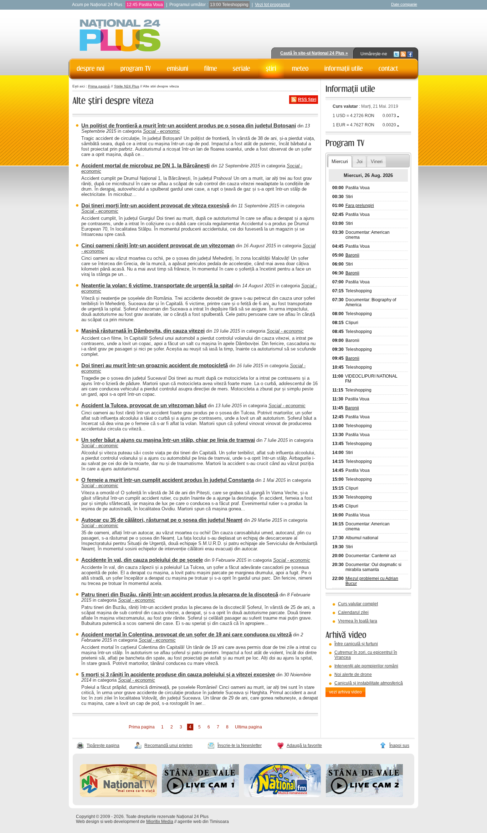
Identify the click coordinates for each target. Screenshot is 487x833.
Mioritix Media (159, 821)
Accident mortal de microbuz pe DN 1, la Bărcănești (145, 165)
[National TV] (118, 795)
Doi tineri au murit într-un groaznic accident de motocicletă (154, 365)
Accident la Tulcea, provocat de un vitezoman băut (143, 405)
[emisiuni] (177, 69)
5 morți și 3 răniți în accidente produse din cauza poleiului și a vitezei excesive (178, 674)
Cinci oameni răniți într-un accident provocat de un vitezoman (158, 245)
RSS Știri (307, 99)
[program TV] (136, 69)
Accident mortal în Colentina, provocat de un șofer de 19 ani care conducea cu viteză (186, 634)
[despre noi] (91, 69)
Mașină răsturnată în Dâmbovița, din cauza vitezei (143, 331)
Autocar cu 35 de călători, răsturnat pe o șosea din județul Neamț (161, 520)
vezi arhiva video (345, 692)
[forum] (300, 69)
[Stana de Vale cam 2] (364, 795)
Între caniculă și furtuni (356, 643)
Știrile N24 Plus (126, 86)
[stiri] (271, 69)
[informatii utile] (344, 69)
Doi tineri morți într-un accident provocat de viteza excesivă (155, 205)
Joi (360, 161)
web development (121, 821)
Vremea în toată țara (357, 621)
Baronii (352, 255)
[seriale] (241, 69)
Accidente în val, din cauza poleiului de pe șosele (142, 560)
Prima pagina (142, 727)
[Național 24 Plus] (120, 35)
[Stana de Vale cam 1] (200, 795)
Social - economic (161, 131)
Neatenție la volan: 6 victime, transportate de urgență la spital (157, 285)
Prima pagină (99, 86)
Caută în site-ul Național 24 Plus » (314, 53)
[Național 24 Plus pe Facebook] (410, 53)
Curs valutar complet (358, 603)
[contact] (388, 69)
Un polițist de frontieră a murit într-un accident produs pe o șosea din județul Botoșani (188, 125)
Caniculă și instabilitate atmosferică (368, 683)
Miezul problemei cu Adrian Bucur (371, 581)
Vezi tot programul (272, 4)
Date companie (404, 4)
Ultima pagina (248, 727)
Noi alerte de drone (353, 674)
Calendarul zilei (353, 612)
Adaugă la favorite (304, 745)
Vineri (377, 161)
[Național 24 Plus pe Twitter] (396, 53)
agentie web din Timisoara (203, 821)
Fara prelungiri (359, 205)
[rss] (403, 53)
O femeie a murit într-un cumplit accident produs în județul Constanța (167, 480)
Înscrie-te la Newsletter (239, 745)
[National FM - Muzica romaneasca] (282, 795)
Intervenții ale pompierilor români (366, 665)
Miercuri (340, 161)
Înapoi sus (399, 745)
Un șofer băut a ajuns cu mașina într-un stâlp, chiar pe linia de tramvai (168, 440)
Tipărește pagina (103, 745)
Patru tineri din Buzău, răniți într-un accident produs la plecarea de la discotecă (179, 594)
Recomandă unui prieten (168, 745)
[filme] (210, 69)
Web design (87, 821)
